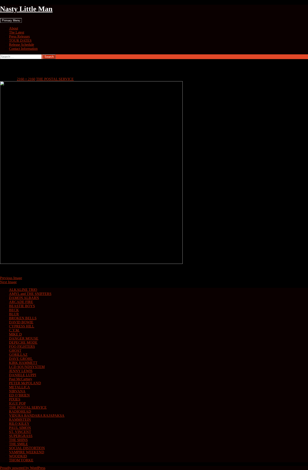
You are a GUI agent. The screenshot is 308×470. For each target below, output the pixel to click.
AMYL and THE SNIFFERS (30, 294)
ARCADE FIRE (21, 302)
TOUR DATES (20, 40)
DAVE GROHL (21, 359)
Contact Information (23, 49)
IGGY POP (17, 403)
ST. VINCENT (20, 432)
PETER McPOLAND (25, 383)
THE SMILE (18, 444)
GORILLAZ (18, 355)
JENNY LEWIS (20, 371)
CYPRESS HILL (21, 326)
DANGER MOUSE (23, 338)
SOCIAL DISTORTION (27, 448)
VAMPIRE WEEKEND (26, 452)
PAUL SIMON (20, 428)
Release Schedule (21, 44)
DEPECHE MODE (23, 342)
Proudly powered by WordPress (22, 468)
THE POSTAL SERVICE (55, 79)
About (13, 28)
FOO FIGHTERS (22, 346)
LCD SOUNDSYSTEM (27, 367)
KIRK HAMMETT (23, 363)
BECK (14, 310)
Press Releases (19, 36)
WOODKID (18, 456)
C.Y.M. (14, 330)
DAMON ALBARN (24, 298)
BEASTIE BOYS (22, 306)
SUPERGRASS (20, 436)
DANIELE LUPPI (22, 375)
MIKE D (15, 334)
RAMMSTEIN (20, 420)
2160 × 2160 (26, 79)
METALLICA (19, 387)
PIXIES (14, 399)
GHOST (15, 350)
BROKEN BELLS (23, 318)
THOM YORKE (21, 460)
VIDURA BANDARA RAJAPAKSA (36, 415)
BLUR (14, 314)
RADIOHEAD (20, 411)
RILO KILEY (19, 424)
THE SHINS (18, 440)
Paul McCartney (20, 379)
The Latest (16, 32)
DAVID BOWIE (21, 322)
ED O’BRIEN (19, 395)
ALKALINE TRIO (23, 290)
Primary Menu (11, 20)
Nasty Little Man (26, 9)
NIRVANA (17, 391)
